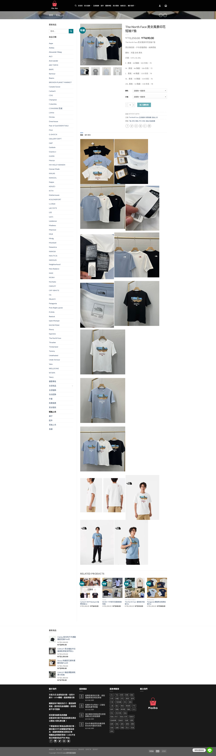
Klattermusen (54, 195)
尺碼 (126, 97)
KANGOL (53, 178)
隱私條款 (81, 749)
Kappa (51, 182)
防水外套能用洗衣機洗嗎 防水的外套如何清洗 (95, 724)
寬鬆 (130, 702)
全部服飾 (96, 6)
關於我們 (131, 6)
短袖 (147, 121)
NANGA (52, 251)
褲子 (51, 416)
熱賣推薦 (148, 117)
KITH (51, 191)
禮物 (131, 720)
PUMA (51, 312)
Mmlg (51, 238)
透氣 (117, 724)
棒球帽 (123, 709)
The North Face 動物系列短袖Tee (135, 603)
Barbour (52, 74)
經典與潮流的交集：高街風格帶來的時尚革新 (95, 696)
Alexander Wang (55, 52)
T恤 (130, 121)
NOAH (52, 277)
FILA (51, 130)
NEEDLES (53, 260)
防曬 (122, 727)
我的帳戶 (95, 749)
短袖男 (120, 720)
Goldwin (52, 147)
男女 (143, 121)
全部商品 (52, 386)
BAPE (51, 69)
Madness (52, 225)
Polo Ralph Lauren (56, 308)
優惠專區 (108, 6)
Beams (51, 78)
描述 (81, 135)
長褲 (51, 429)
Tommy (52, 351)
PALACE (52, 299)
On (50, 295)
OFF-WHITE (54, 290)
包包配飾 (52, 394)
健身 (131, 695)
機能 (128, 709)
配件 (102, 6)
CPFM (51, 113)
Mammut (52, 230)
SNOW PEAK (54, 325)
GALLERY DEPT (55, 139)
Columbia (52, 104)
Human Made (54, 169)
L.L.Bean (52, 204)
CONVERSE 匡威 (55, 108)
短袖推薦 (152, 121)
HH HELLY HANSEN (57, 165)
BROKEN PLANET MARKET (60, 82)
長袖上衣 (52, 425)
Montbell (52, 243)
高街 (111, 731)
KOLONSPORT (55, 199)
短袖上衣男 (123, 716)
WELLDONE (54, 368)
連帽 (127, 724)
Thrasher (52, 342)
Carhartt (52, 91)
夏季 (132, 698)
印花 (133, 121)
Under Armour (54, 360)
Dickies (52, 117)
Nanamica (53, 247)
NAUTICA (53, 256)
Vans (51, 364)
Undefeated (53, 355)
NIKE (51, 273)
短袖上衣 (60, 15)
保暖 (126, 695)
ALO (50, 56)
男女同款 (118, 713)
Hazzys (52, 160)
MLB (51, 234)
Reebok (52, 316)
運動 (132, 724)
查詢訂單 (88, 749)
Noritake (52, 282)
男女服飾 (87, 6)
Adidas (51, 48)
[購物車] (165, 5)
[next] (118, 44)
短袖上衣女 (114, 716)
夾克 (125, 702)
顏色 (126, 91)
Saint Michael (54, 321)
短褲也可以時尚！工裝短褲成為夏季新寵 (95, 706)
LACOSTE (53, 208)
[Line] (210, 750)
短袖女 (131, 716)
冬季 (111, 698)
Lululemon (53, 221)
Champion (53, 100)
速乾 (122, 724)
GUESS (51, 156)
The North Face (133, 117)
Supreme (52, 334)
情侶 (136, 121)
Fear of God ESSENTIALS (59, 126)
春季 (111, 709)
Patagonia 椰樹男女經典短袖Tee (156, 603)
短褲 (126, 720)
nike (111, 695)
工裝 (111, 706)
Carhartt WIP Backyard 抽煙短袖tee (89, 603)
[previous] (84, 44)
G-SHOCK (53, 134)
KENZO (52, 186)
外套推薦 (118, 702)
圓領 (127, 698)
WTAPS (52, 373)
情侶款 (128, 706)
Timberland (53, 347)
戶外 (140, 121)
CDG (51, 95)
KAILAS (52, 173)
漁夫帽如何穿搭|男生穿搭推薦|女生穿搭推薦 (95, 715)
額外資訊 (88, 135)
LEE (50, 212)
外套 (51, 399)
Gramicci (52, 152)
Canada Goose (54, 87)
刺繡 (117, 698)
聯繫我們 (52, 749)
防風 (132, 727)
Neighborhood (54, 264)
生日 (134, 709)
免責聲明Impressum (70, 749)
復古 (117, 706)
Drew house (53, 121)
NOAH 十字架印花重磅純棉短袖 (112, 603)
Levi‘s (51, 217)
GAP (51, 143)
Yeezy (51, 377)
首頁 (51, 15)
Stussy (51, 329)
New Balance (54, 269)
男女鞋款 (116, 6)
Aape (51, 43)
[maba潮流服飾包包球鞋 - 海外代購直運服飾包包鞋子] (60, 5)
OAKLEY (52, 286)
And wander (53, 61)
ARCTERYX (53, 65)
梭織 (117, 709)
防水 (127, 727)
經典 (111, 724)
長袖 (111, 727)
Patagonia (53, 303)
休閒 (121, 695)
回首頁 (80, 6)
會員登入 (123, 6)
